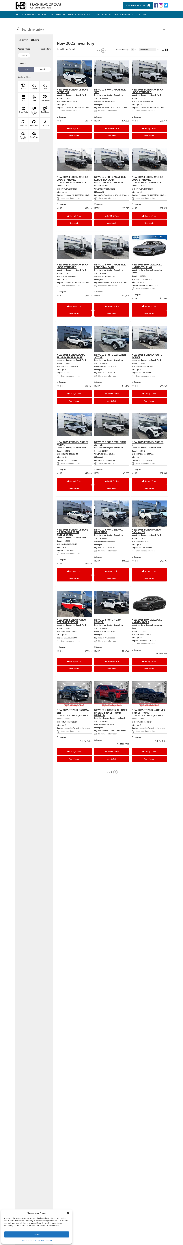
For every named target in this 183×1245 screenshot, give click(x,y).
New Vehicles (32, 14)
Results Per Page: (123, 49)
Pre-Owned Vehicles (53, 14)
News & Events (121, 14)
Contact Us (139, 14)
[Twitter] (161, 5)
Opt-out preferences (29, 1240)
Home (19, 14)
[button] (67, 1213)
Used (42, 69)
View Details (74, 135)
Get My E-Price (75, 128)
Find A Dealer (103, 14)
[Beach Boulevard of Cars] (131, 5)
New (26, 69)
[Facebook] (156, 5)
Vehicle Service (76, 14)
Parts (90, 14)
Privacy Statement (45, 1240)
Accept (36, 1234)
